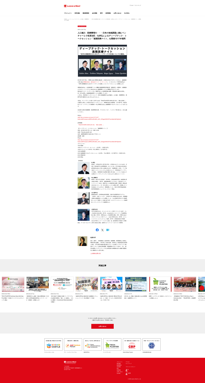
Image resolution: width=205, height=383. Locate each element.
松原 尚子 (93, 237)
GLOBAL (127, 13)
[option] (13, 288)
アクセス (131, 5)
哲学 (101, 13)
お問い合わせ (117, 13)
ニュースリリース (82, 26)
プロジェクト (68, 13)
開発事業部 (86, 13)
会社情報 (94, 13)
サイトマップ (138, 5)
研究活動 (77, 13)
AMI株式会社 (86, 82)
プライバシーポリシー (130, 366)
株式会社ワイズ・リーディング (99, 82)
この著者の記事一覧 (95, 253)
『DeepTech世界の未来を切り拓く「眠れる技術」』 (91, 124)
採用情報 (108, 13)
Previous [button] (3, 288)
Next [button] (201, 288)
